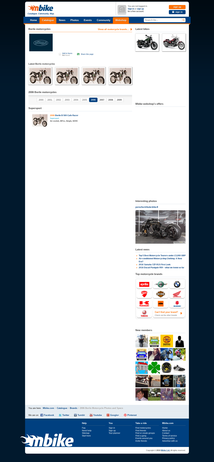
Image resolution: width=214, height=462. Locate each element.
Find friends (140, 430)
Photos (74, 20)
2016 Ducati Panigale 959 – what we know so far (161, 267)
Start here (86, 436)
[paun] (166, 354)
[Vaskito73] (141, 341)
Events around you (143, 438)
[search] (183, 20)
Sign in (131, 9)
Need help (86, 430)
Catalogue (48, 20)
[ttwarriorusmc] (166, 368)
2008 (110, 100)
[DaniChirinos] (141, 381)
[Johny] (179, 395)
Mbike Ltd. (165, 450)
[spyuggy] (141, 395)
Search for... (151, 20)
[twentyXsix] (179, 381)
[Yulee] (154, 381)
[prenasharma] (154, 341)
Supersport (54, 118)
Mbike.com (48, 408)
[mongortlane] (179, 354)
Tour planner (114, 433)
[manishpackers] (166, 341)
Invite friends (141, 441)
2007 (102, 100)
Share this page (87, 54)
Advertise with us (170, 441)
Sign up (112, 430)
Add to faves (67, 53)
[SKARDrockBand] (166, 381)
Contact (165, 433)
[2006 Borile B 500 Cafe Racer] (40, 121)
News (62, 20)
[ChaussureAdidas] (179, 368)
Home (33, 20)
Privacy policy (168, 438)
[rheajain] (141, 354)
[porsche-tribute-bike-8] (160, 227)
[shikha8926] (141, 368)
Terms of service (169, 436)
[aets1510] (154, 354)
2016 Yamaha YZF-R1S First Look (155, 264)
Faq (83, 428)
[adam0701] (179, 341)
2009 (119, 100)
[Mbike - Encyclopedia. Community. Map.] (47, 440)
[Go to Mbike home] (41, 8)
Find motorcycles (143, 428)
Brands (73, 408)
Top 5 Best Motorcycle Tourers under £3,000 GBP (162, 255)
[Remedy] (154, 368)
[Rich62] (166, 395)
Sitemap (85, 433)
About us (166, 430)
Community (103, 20)
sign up (140, 9)
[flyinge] (154, 395)
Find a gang (140, 436)
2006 (93, 100)
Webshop (120, 20)
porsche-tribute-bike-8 (146, 207)
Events (88, 20)
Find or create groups (145, 433)
